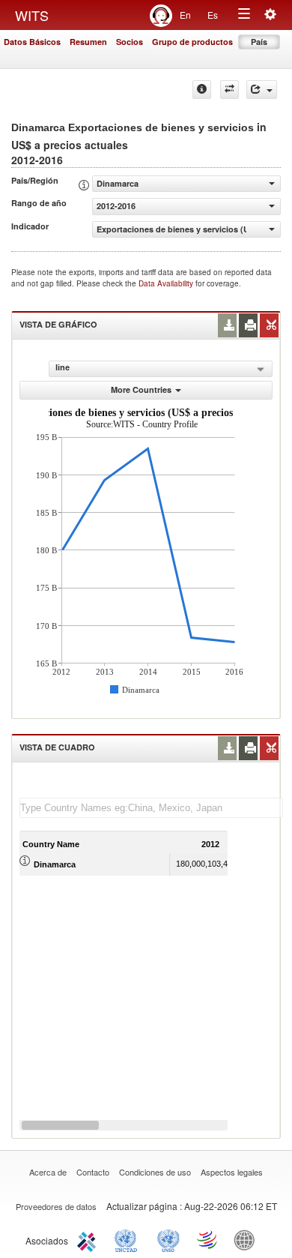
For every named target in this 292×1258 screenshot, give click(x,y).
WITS (32, 15)
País (259, 41)
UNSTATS (168, 1239)
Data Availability (167, 283)
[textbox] (151, 808)
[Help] (201, 89)
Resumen (88, 41)
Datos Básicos (32, 41)
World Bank (248, 1239)
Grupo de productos (192, 41)
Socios (129, 41)
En (185, 14)
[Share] (261, 89)
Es (212, 14)
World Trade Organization (208, 1239)
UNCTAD (129, 1239)
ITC (89, 1239)
